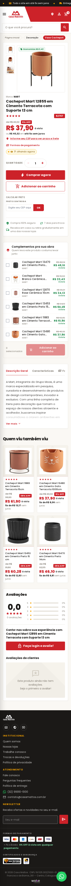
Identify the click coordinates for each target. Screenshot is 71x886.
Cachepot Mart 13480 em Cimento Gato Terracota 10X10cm (52, 486)
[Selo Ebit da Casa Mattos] (26, 861)
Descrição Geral (17, 371)
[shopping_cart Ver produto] (18, 461)
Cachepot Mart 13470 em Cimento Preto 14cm (52, 556)
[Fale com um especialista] (61, 877)
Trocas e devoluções (16, 757)
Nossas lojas (10, 746)
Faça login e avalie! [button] (35, 645)
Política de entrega (15, 786)
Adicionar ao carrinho (35, 186)
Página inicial (12, 37)
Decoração (32, 37)
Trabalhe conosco (14, 752)
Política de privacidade (17, 762)
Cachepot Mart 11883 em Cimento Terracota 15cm (17, 486)
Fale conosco (11, 775)
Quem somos (11, 741)
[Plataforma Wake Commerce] (35, 881)
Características (43, 371)
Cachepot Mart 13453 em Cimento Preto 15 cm (18, 556)
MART (17, 96)
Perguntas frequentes (17, 780)
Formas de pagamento (23, 145)
